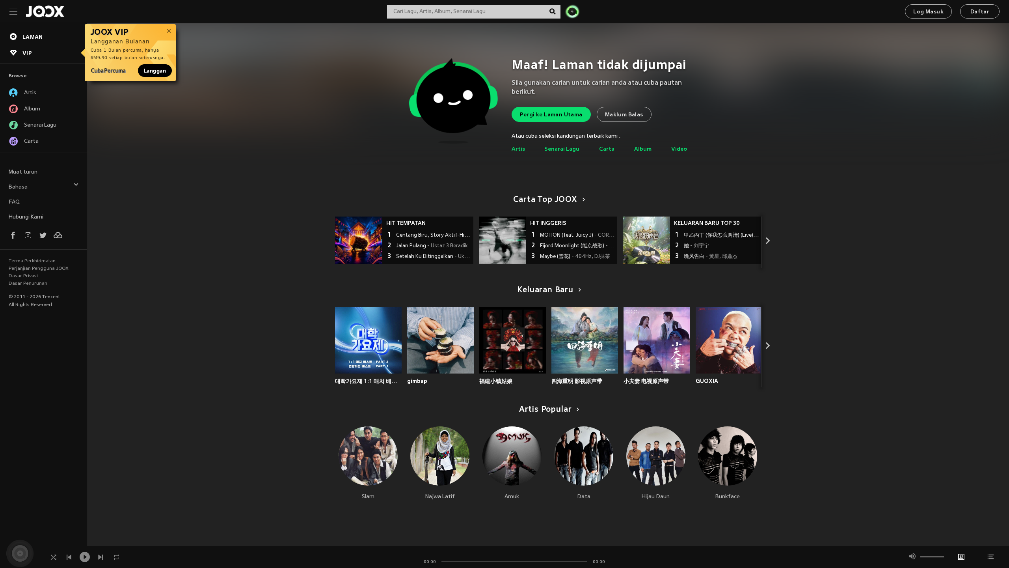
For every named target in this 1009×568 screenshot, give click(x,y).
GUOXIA (707, 381)
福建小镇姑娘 (495, 381)
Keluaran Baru (545, 290)
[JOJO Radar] (572, 11)
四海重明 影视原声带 (576, 381)
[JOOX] (45, 11)
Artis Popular (545, 409)
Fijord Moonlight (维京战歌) (577, 246)
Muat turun (23, 172)
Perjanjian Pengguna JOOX (39, 268)
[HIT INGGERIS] (502, 240)
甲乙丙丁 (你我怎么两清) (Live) (721, 235)
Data (583, 497)
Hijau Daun (656, 497)
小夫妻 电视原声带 (646, 381)
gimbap (417, 381)
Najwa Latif (440, 497)
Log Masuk (928, 12)
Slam (368, 497)
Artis (518, 149)
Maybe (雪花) (575, 257)
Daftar (979, 12)
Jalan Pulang (432, 246)
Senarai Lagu (561, 149)
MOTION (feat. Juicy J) (577, 235)
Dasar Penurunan (28, 283)
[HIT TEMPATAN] (358, 240)
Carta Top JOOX (545, 200)
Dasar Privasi (23, 276)
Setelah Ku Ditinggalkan (433, 257)
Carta (606, 149)
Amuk (511, 497)
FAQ (14, 202)
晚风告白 (710, 257)
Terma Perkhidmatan (32, 261)
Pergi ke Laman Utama (551, 115)
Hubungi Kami (26, 217)
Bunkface (727, 497)
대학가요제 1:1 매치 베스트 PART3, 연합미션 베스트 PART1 (368, 381)
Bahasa (18, 187)
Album (643, 149)
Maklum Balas (624, 115)
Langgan (155, 70)
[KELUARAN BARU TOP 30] (646, 240)
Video (679, 149)
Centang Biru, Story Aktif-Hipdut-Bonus (433, 235)
